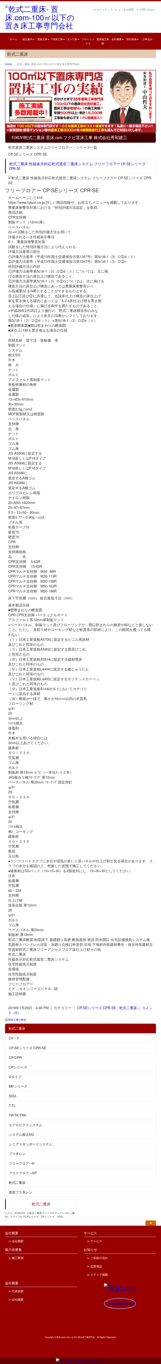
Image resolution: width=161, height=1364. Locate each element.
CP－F (14, 1038)
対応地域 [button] (131, 39)
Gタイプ (15, 1076)
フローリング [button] (88, 41)
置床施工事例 (102, 41)
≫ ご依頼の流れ (97, 1258)
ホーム (13, 39)
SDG (12, 1096)
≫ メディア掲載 (97, 1274)
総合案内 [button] (27, 39)
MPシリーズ (18, 1086)
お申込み (147, 39)
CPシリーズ (18, 1067)
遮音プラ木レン (20, 1192)
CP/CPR (15, 1057)
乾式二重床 (128, 1007)
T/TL (12, 1105)
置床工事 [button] (42, 39)
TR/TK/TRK (17, 1115)
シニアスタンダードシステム (30, 1144)
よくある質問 (126, 9)
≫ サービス (94, 1241)
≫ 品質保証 (94, 1266)
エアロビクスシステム (25, 1124)
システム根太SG (21, 1134)
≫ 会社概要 (15, 1241)
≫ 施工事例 (15, 1258)
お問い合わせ (147, 9)
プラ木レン (17, 1153)
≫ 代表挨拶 (15, 1291)
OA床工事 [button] (57, 39)
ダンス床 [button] (72, 39)
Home (8, 64)
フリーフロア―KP (23, 1172)
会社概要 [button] (117, 39)
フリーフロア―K (22, 1163)
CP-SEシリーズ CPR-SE (96, 1007)
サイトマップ (104, 9)
